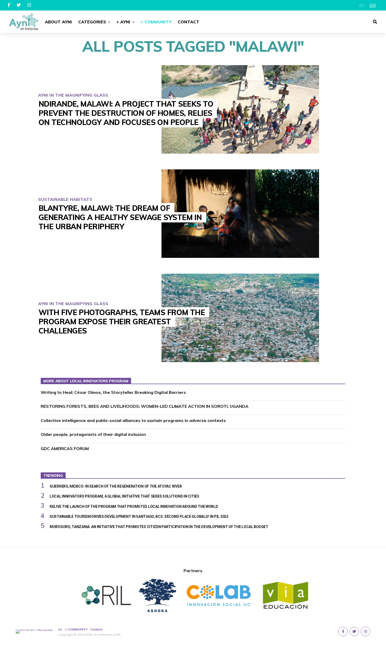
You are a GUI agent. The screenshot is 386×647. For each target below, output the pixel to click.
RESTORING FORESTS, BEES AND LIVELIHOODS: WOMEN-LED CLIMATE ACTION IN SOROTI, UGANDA (144, 406)
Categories (92, 21)
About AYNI (58, 21)
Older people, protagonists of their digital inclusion (93, 434)
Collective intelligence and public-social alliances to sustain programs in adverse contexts (133, 420)
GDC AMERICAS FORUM (65, 448)
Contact (188, 21)
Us (60, 629)
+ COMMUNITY (76, 629)
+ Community (155, 21)
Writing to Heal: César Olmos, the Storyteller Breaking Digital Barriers (113, 392)
